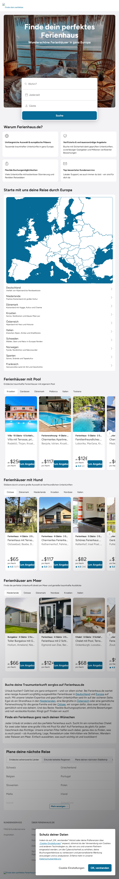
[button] (59, 94)
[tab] (11, 391)
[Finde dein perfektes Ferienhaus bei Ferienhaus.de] (27, 873)
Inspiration (9, 834)
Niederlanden (47, 700)
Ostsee (61, 704)
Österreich (83, 700)
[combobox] (61, 83)
